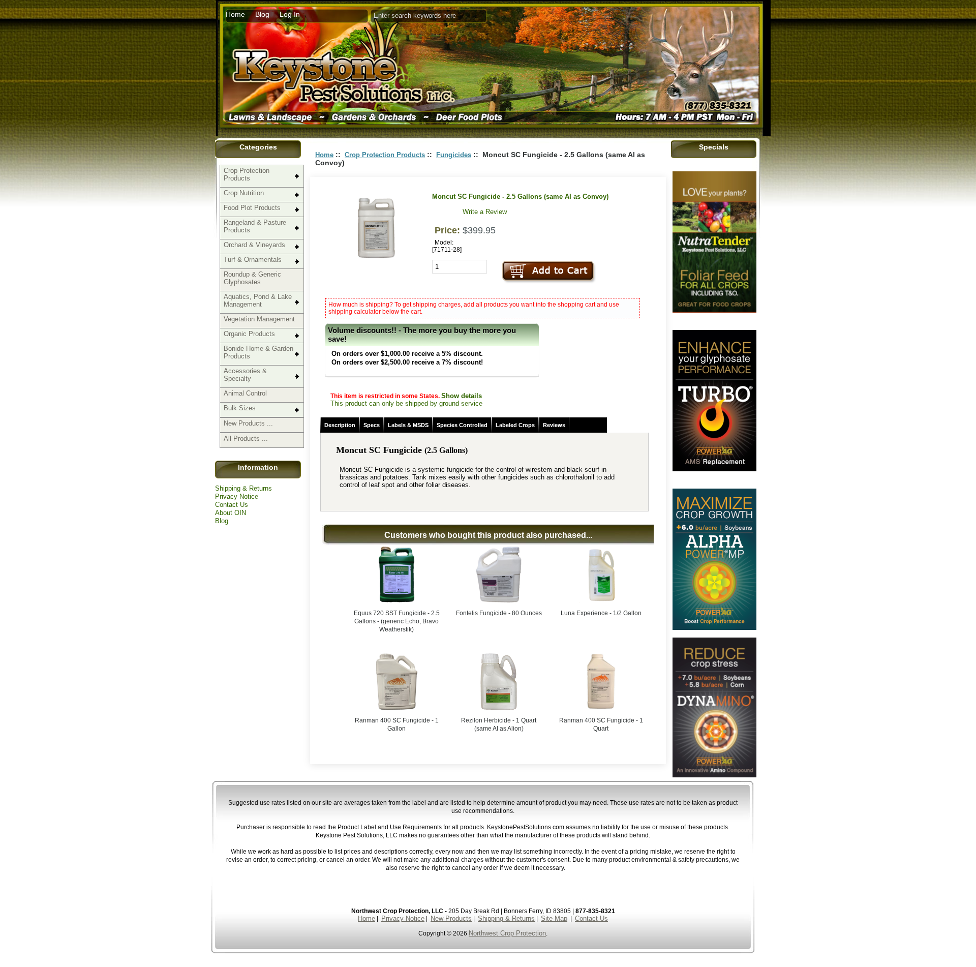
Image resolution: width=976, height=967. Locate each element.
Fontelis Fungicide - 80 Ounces (499, 613)
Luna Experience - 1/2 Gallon (601, 613)
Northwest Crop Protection (507, 933)
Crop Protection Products (246, 174)
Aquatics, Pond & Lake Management (258, 300)
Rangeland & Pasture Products (255, 226)
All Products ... (246, 438)
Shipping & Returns (243, 488)
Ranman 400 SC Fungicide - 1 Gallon (397, 724)
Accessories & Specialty (245, 374)
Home (235, 14)
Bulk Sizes (240, 408)
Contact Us (231, 504)
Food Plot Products (252, 207)
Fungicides (453, 155)
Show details (461, 396)
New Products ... (248, 423)
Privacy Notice (236, 496)
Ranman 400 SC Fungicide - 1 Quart (601, 724)
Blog (262, 14)
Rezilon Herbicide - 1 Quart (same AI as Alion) (498, 724)
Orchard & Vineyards (254, 245)
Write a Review (485, 212)
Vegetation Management (259, 319)
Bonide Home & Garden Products (258, 352)
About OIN (230, 513)
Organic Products (249, 334)
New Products (451, 918)
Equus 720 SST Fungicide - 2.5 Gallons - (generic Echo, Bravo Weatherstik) (397, 621)
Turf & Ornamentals (253, 259)
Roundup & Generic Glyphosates (252, 278)
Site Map (554, 918)
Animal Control (245, 393)
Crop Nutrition (244, 193)
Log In (290, 14)
